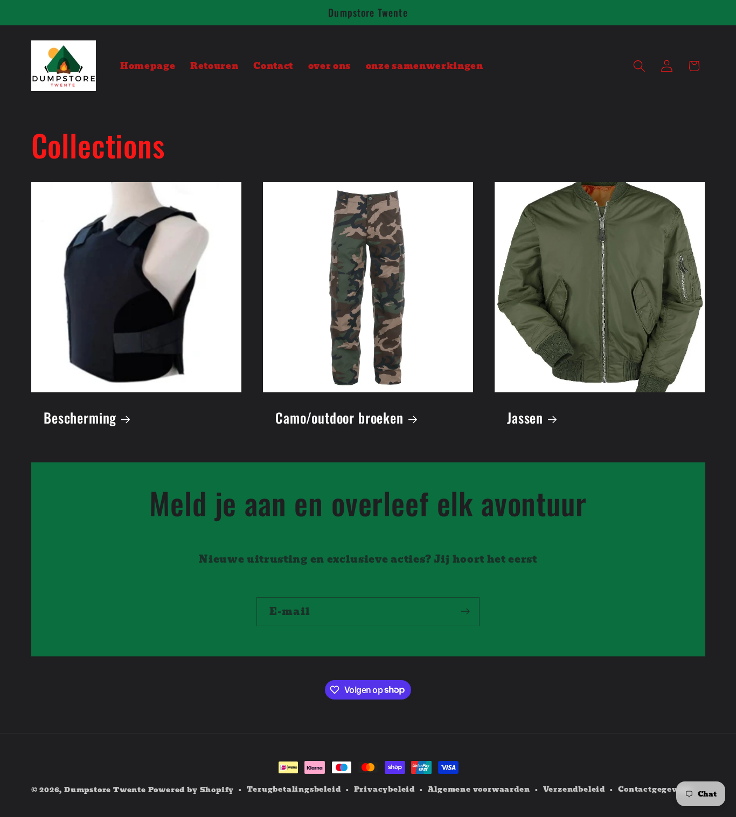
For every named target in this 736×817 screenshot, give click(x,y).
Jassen (525, 418)
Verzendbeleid (574, 789)
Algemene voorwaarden (479, 789)
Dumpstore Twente (105, 789)
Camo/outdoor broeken (339, 418)
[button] (639, 66)
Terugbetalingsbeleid (294, 789)
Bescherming (80, 418)
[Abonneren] (465, 611)
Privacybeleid (384, 789)
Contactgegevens (655, 789)
